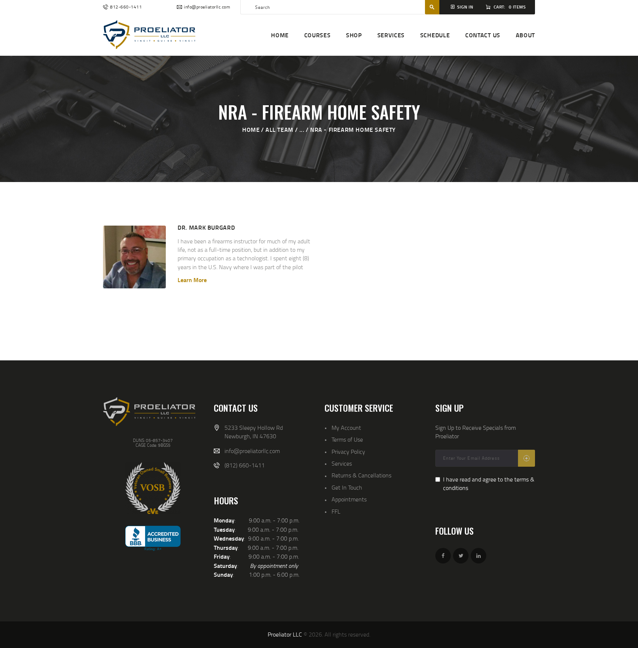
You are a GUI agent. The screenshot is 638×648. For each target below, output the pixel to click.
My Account (346, 428)
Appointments (349, 499)
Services (342, 463)
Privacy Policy (348, 452)
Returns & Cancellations (361, 475)
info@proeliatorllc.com (252, 451)
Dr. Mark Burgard (206, 227)
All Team (279, 129)
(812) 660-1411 (244, 465)
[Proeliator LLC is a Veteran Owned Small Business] (153, 488)
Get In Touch (347, 487)
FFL (336, 511)
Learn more (192, 280)
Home (251, 129)
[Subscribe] (526, 458)
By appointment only (274, 566)
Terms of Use (347, 439)
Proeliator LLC (285, 634)
